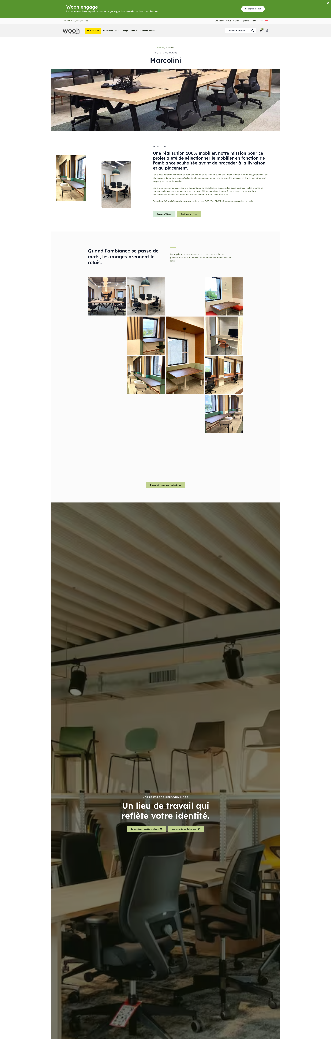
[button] (253, 9)
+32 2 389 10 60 (69, 21)
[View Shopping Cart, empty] (261, 30)
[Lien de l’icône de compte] (267, 30)
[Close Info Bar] (328, 3)
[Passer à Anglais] (266, 21)
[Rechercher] (253, 31)
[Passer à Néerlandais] (261, 21)
